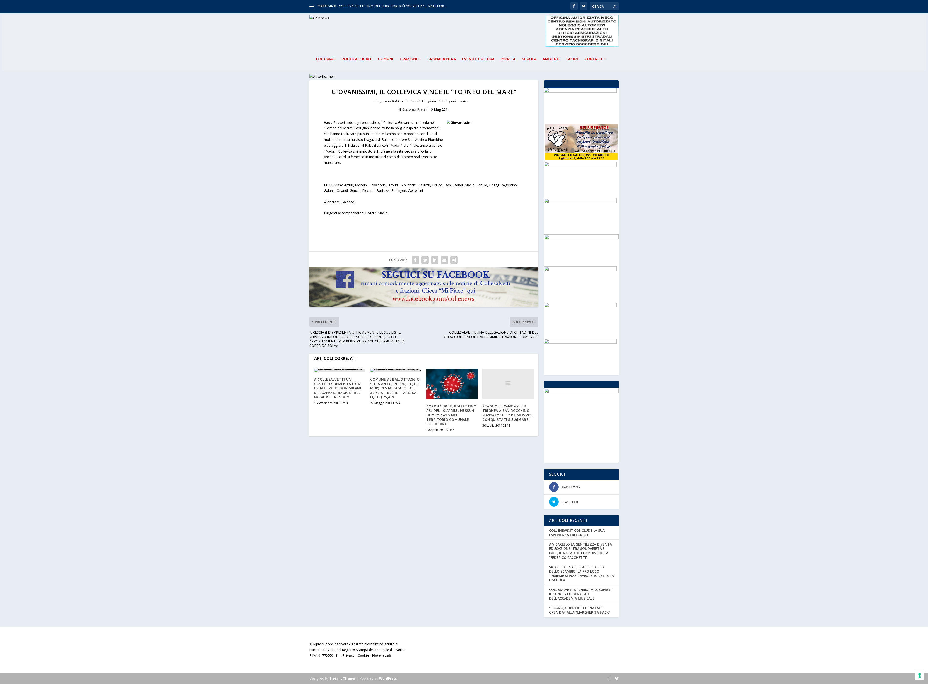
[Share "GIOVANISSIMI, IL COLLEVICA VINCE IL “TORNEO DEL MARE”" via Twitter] (425, 260)
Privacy (349, 655)
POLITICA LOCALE (356, 59)
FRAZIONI (408, 59)
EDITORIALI (325, 59)
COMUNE (386, 59)
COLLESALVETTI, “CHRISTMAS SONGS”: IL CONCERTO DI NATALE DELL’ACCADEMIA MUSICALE (581, 594)
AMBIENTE (552, 59)
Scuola (529, 59)
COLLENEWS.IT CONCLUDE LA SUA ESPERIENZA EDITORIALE (577, 532)
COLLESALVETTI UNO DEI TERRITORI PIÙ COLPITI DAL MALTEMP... (392, 6)
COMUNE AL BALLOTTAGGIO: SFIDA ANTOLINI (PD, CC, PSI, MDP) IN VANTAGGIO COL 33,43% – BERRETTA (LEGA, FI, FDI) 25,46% (395, 388)
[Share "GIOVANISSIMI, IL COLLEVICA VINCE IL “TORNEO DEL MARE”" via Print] (454, 260)
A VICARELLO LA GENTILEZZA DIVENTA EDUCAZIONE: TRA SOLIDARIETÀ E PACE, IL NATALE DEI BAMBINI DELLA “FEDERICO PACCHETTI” (580, 551)
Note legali (381, 655)
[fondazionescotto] (580, 91)
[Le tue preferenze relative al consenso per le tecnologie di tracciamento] (919, 675)
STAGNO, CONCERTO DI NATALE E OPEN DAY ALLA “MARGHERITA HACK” (579, 609)
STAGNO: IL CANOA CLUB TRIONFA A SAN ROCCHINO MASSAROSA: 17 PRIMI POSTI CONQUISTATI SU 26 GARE (507, 413)
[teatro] (580, 270)
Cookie (363, 655)
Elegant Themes (343, 678)
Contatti (593, 59)
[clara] (580, 342)
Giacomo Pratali (414, 109)
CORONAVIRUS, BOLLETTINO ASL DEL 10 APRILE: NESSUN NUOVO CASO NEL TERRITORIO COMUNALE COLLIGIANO (451, 415)
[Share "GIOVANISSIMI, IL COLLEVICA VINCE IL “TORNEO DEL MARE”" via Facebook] (415, 260)
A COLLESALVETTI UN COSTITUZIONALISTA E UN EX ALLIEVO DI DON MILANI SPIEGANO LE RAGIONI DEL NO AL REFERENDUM (337, 388)
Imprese (508, 59)
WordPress (388, 678)
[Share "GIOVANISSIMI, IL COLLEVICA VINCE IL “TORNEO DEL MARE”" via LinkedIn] (435, 260)
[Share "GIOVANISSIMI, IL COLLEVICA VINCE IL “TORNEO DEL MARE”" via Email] (444, 260)
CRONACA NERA (442, 59)
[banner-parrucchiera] (580, 306)
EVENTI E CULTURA (478, 59)
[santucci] (580, 165)
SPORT (573, 59)
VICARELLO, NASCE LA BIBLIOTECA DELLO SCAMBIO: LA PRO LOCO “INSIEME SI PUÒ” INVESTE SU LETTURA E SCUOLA (581, 573)
